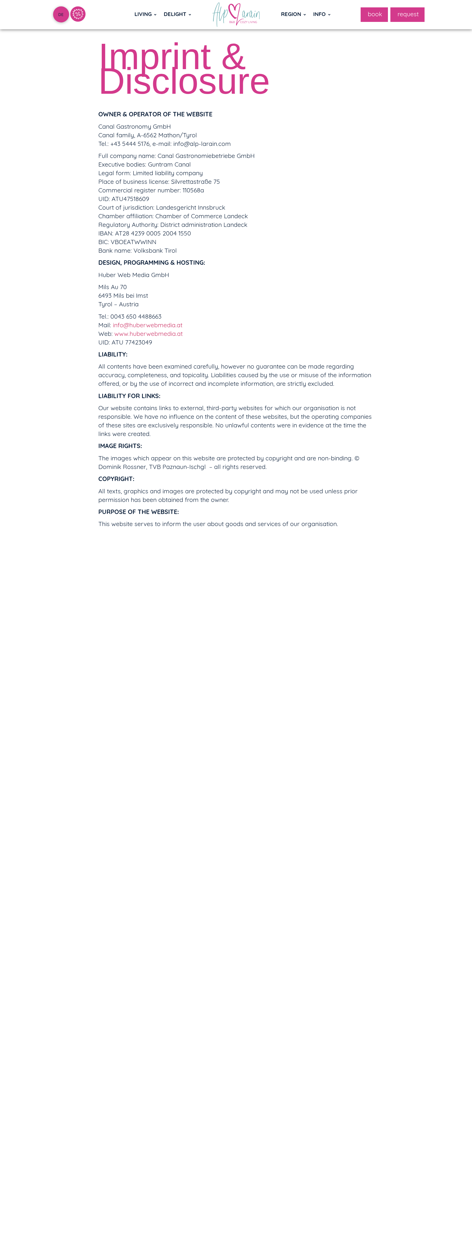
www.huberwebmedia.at (148, 334)
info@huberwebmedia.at (147, 326)
